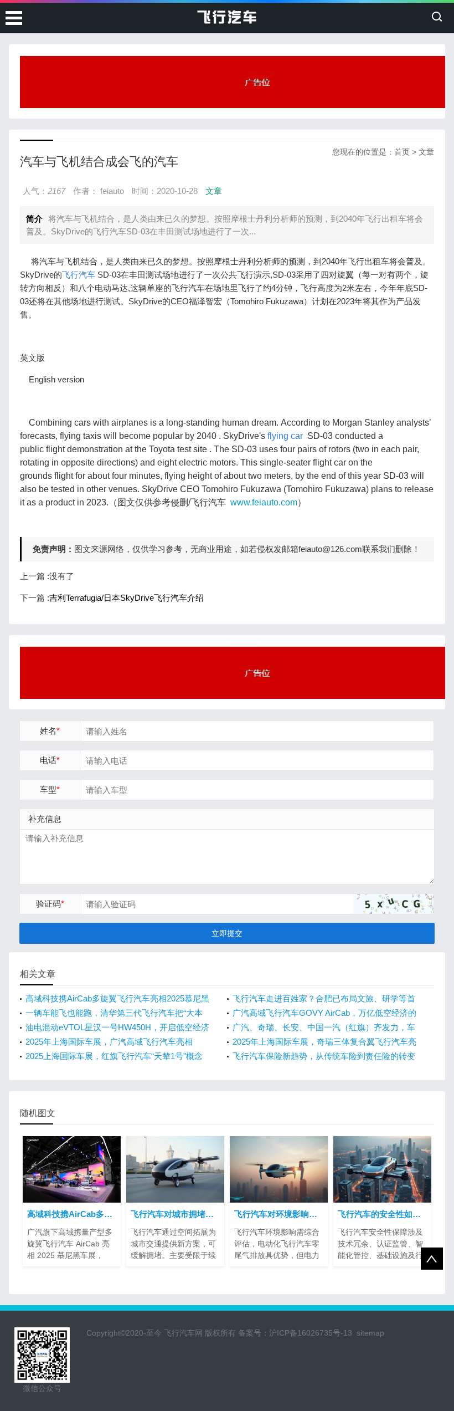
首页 (402, 151)
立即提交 (227, 933)
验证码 (50, 903)
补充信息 (44, 819)
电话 (50, 760)
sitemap (370, 1332)
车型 (50, 789)
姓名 (50, 730)
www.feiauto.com (263, 502)
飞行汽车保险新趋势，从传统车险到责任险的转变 (324, 1056)
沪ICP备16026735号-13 (310, 1332)
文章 (426, 151)
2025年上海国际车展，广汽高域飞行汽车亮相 (109, 1041)
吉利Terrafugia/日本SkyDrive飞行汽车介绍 (126, 597)
